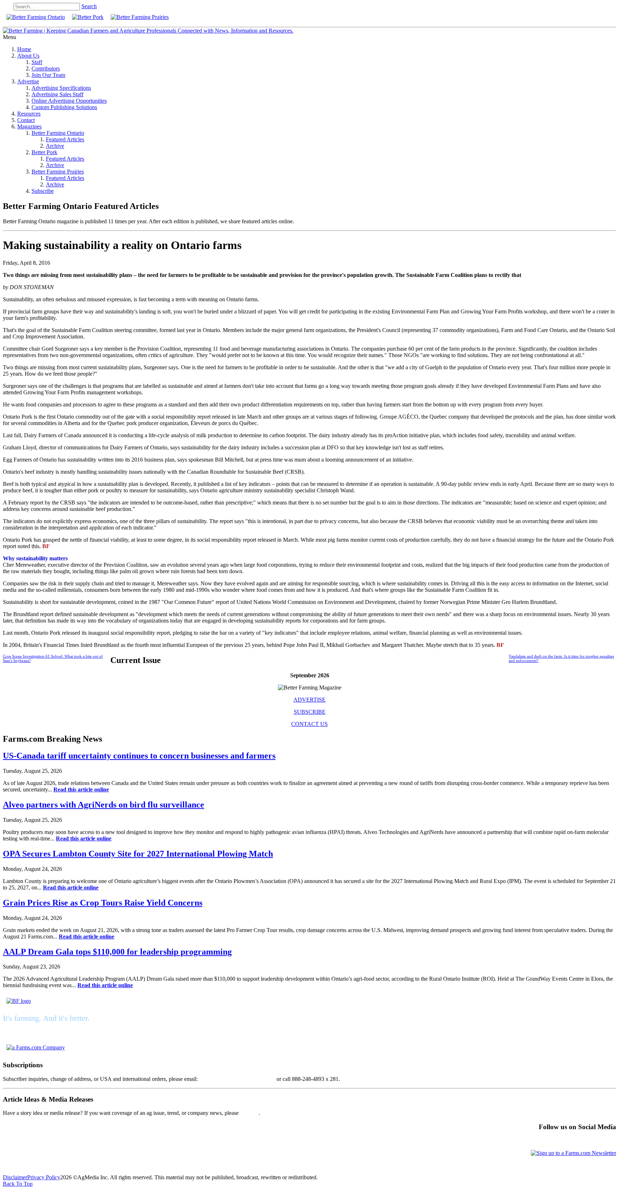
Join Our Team (48, 75)
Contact (26, 120)
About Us (28, 56)
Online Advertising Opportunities (69, 101)
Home (24, 49)
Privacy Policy (43, 1177)
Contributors (46, 68)
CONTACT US (309, 724)
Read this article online (81, 789)
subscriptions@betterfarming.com (237, 1079)
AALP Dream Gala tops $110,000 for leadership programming (117, 951)
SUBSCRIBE (310, 712)
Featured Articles (65, 139)
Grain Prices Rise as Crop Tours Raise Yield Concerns (102, 902)
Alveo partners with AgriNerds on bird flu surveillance (103, 804)
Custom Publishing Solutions (64, 107)
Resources (28, 114)
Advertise (28, 81)
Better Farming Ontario (58, 133)
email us (249, 1113)
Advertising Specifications (61, 88)
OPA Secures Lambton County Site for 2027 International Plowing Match (138, 853)
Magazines (29, 126)
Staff (37, 62)
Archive (55, 146)
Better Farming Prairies (58, 172)
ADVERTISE (309, 700)
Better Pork (44, 152)
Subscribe (43, 191)
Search (89, 6)
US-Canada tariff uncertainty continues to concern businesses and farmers (139, 755)
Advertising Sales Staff (57, 94)
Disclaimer (15, 1177)
